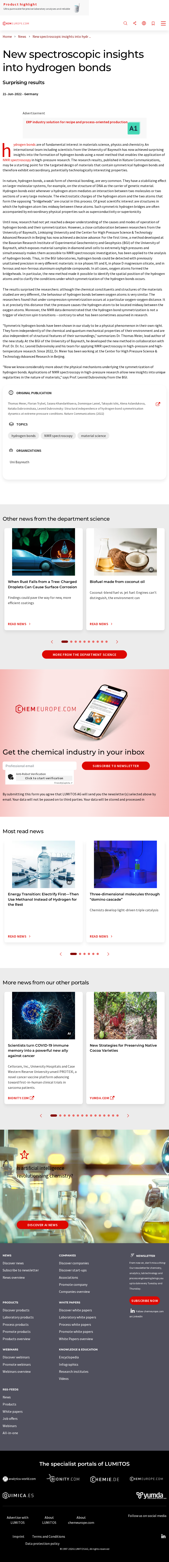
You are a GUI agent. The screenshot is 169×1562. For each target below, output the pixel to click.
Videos (64, 1378)
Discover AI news (43, 1225)
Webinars (10, 1426)
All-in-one (10, 1433)
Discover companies (74, 1263)
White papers (13, 1411)
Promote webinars (17, 1364)
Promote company (73, 1284)
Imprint (18, 1536)
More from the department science (84, 654)
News (7, 1397)
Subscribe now (144, 1300)
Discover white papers (75, 1310)
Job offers (10, 1418)
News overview (14, 1277)
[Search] (125, 23)
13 (109, 1115)
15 (117, 1115)
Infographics (68, 1364)
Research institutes (73, 1371)
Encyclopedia (69, 1357)
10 (106, 642)
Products (9, 1404)
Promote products (17, 1331)
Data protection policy (42, 1543)
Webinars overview (17, 1371)
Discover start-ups (73, 1270)
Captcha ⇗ (63, 782)
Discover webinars (16, 1357)
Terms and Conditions (48, 1536)
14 (113, 1115)
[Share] (135, 23)
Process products (16, 1324)
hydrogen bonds (24, 144)
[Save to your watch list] (153, 23)
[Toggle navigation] (163, 24)
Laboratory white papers (77, 1317)
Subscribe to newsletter (116, 766)
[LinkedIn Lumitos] (163, 1536)
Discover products (16, 1310)
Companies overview (74, 1291)
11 (100, 1115)
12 (104, 1115)
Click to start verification (44, 778)
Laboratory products (18, 1317)
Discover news (13, 1263)
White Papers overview (76, 1339)
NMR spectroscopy (17, 160)
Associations (68, 1277)
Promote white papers (76, 1331)
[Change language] (144, 23)
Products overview (16, 1339)
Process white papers (75, 1324)
